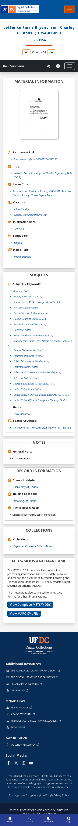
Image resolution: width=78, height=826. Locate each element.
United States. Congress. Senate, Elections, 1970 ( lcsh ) (41, 394)
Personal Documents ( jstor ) (28, 350)
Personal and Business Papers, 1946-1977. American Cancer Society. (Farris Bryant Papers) (42, 193)
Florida (67, 427)
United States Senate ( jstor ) (27, 389)
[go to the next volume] (52, 52)
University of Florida (26, 487)
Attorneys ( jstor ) (22, 291)
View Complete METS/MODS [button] (30, 604)
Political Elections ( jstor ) (26, 367)
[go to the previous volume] (26, 52)
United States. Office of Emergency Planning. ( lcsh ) (40, 400)
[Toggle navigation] (69, 9)
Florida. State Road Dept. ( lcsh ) (29, 324)
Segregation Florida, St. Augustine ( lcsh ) (34, 383)
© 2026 (39, 812)
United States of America (46, 427)
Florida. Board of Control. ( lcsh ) (30, 318)
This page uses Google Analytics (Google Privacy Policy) (39, 795)
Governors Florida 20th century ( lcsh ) (33, 335)
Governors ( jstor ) (22, 330)
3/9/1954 (19, 229)
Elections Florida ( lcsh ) (25, 307)
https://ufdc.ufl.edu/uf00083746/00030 (35, 159)
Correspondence (21, 414)
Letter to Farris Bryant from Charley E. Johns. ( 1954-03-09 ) (43, 175)
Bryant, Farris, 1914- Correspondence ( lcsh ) (36, 302)
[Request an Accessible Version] (59, 66)
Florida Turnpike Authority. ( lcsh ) (30, 313)
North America (21, 427)
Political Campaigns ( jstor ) (27, 355)
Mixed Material (22, 257)
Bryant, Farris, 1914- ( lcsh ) (27, 296)
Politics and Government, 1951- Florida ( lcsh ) (37, 372)
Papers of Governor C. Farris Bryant (33, 546)
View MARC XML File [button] (24, 613)
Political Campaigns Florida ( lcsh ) (31, 361)
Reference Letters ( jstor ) (26, 378)
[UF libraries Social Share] (48, 66)
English (18, 242)
